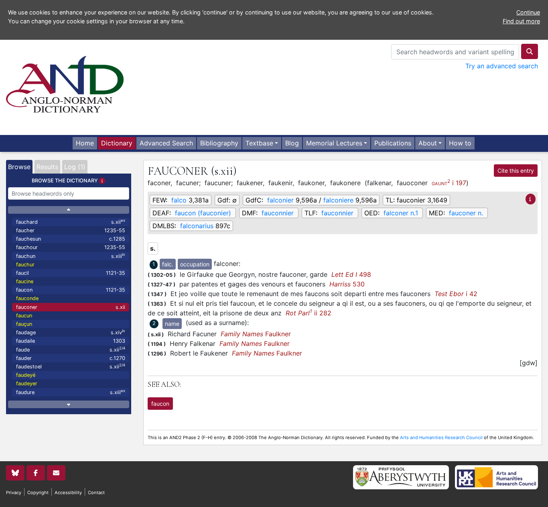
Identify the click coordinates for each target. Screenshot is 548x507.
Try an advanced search (501, 66)
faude (70, 349)
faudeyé (25, 375)
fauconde (27, 298)
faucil (70, 273)
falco (179, 200)
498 (351, 274)
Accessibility (68, 492)
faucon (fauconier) (203, 213)
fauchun (70, 255)
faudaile (70, 341)
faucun (24, 316)
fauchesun (70, 239)
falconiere (338, 200)
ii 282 (308, 313)
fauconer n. (466, 213)
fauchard (70, 221)
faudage (70, 332)
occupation (194, 264)
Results (47, 167)
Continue (528, 12)
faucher (70, 230)
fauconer (70, 307)
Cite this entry (515, 170)
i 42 (455, 294)
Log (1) (74, 167)
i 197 (449, 182)
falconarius (196, 226)
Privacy (13, 492)
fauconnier (278, 213)
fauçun (24, 324)
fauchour (70, 247)
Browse (19, 167)
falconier (280, 200)
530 (347, 284)
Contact (96, 492)
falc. (167, 264)
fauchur (25, 265)
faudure (70, 391)
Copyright (38, 492)
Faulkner (256, 334)
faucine (24, 281)
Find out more (521, 21)
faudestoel (70, 366)
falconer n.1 (401, 213)
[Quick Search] (529, 51)
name (172, 323)
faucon (70, 290)
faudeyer (26, 383)
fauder (70, 358)
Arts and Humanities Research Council (441, 437)
